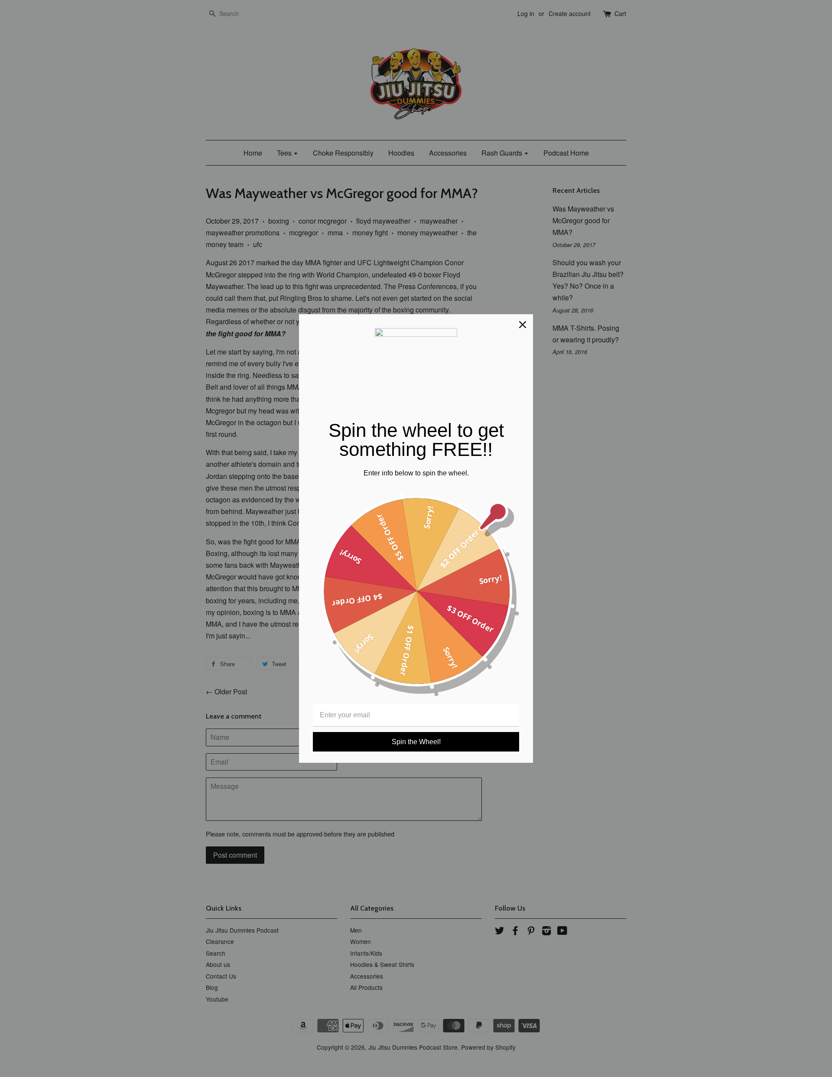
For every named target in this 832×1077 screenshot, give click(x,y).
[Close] (522, 324)
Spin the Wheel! (416, 741)
